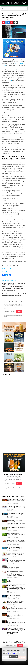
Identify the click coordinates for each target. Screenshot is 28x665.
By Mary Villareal (16, 550)
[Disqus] (14, 395)
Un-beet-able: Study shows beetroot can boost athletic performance (16, 554)
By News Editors (16, 598)
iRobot (23, 283)
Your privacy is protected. (8, 315)
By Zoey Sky (15, 530)
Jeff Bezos (5, 285)
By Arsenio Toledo (16, 503)
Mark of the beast (13, 285)
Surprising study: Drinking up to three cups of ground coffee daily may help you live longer (16, 508)
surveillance (9, 290)
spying (4, 290)
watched (16, 290)
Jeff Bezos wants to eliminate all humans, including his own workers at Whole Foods (16, 622)
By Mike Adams (15, 592)
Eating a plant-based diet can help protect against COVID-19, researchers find (16, 608)
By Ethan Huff (15, 517)
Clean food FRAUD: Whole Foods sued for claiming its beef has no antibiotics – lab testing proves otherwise (16, 501)
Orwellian (21, 285)
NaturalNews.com (7, 272)
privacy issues (10, 286)
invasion (18, 283)
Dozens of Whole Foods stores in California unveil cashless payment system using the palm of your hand (16, 522)
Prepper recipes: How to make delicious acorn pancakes (14, 566)
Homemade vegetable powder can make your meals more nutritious (15, 602)
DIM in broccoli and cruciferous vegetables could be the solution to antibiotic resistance (16, 535)
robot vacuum (6, 288)
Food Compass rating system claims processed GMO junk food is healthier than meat (16, 542)
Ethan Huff (11, 19)
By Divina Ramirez (16, 611)
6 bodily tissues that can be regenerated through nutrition (14, 596)
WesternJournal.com (7, 269)
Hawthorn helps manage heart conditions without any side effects (15, 548)
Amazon (13, 283)
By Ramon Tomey (16, 618)
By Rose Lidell (15, 510)
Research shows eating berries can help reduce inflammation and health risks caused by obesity (16, 560)
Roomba (12, 288)
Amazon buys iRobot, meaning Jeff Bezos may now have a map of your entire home (15, 515)
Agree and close (13, 656)
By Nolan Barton (16, 577)
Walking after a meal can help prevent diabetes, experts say (16, 528)
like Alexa (9, 80)
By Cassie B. (15, 604)
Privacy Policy (11, 653)
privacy (4, 286)
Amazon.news (12, 263)
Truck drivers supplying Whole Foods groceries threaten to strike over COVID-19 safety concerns (16, 615)
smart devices (19, 288)
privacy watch (19, 286)
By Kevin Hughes (16, 544)
